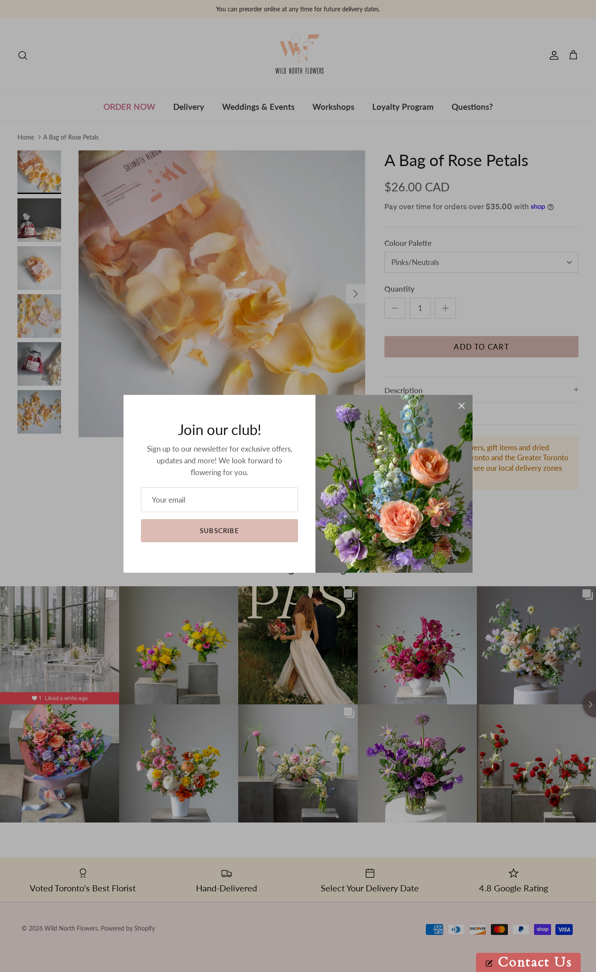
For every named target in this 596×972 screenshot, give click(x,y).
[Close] (461, 405)
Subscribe (219, 530)
